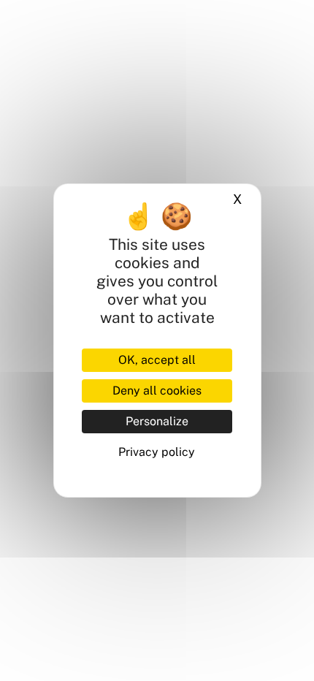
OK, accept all (157, 360)
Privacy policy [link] (156, 452)
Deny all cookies (157, 390)
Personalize (157, 421)
